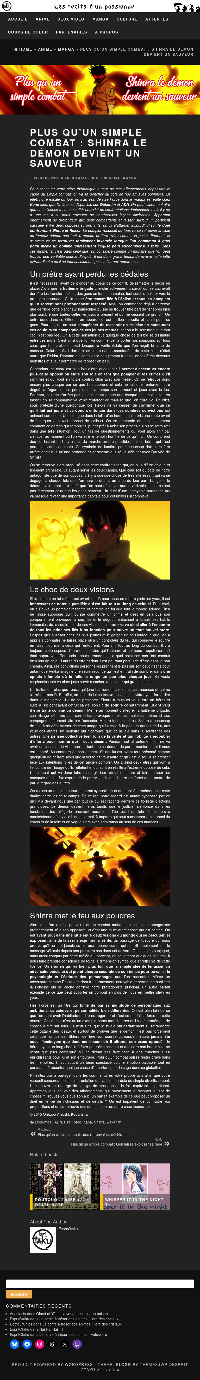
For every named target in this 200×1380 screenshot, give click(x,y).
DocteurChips (21, 1324)
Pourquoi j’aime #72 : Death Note (62, 1202)
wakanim (114, 1122)
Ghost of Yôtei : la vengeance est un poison (72, 1313)
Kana (87, 1122)
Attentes (156, 19)
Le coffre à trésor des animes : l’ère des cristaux (78, 1318)
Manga (100, 19)
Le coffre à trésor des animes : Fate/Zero (73, 1334)
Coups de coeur (28, 32)
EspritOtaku (77, 178)
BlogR (123, 1364)
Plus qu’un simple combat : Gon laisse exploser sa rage (116, 1142)
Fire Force (72, 1122)
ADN (125, 204)
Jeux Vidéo (71, 19)
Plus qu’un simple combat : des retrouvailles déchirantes (84, 1132)
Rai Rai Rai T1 (51, 1329)
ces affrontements (131, 188)
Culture (127, 19)
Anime (43, 19)
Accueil (18, 19)
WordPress (79, 1364)
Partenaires (71, 32)
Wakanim (107, 204)
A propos (106, 32)
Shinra (99, 1122)
